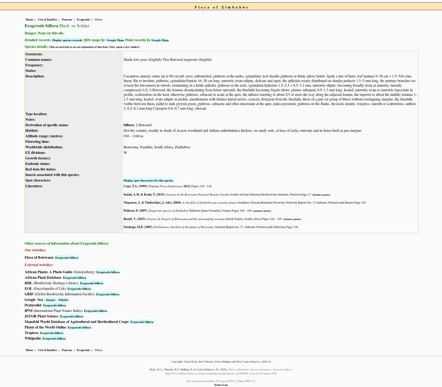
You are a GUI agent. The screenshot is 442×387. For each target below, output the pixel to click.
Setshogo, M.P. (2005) (138, 227)
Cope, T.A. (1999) (135, 186)
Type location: (36, 113)
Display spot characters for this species (148, 180)
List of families (47, 19)
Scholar (63, 299)
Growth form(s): (38, 158)
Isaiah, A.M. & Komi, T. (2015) (144, 194)
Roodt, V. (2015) (135, 219)
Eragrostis (83, 19)
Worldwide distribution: (44, 147)
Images (50, 299)
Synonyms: (34, 53)
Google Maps (115, 40)
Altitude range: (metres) (44, 135)
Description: (34, 76)
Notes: (30, 119)
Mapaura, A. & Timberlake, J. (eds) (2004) (152, 202)
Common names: (38, 59)
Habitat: (31, 130)
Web (40, 299)
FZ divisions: (35, 152)
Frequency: (34, 64)
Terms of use (221, 385)
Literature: (34, 185)
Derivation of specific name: (47, 124)
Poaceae (67, 19)
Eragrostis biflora (67, 257)
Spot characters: (38, 180)
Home (29, 19)
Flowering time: (37, 141)
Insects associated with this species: (52, 174)
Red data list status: (40, 169)
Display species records (67, 40)
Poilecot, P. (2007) (136, 210)
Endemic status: (37, 163)
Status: (30, 70)
